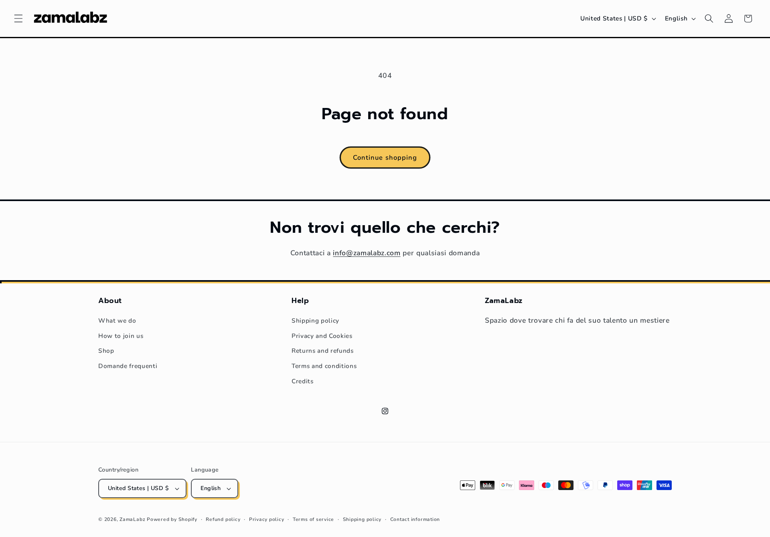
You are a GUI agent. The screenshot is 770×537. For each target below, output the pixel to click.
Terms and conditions (324, 366)
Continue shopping (385, 157)
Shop (106, 350)
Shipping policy (315, 320)
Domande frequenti (127, 366)
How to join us (120, 336)
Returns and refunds (323, 350)
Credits (303, 381)
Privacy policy (266, 519)
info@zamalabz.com (366, 253)
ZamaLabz (132, 519)
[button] (18, 18)
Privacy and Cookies (322, 336)
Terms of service (313, 519)
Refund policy (223, 519)
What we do (117, 320)
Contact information (415, 519)
